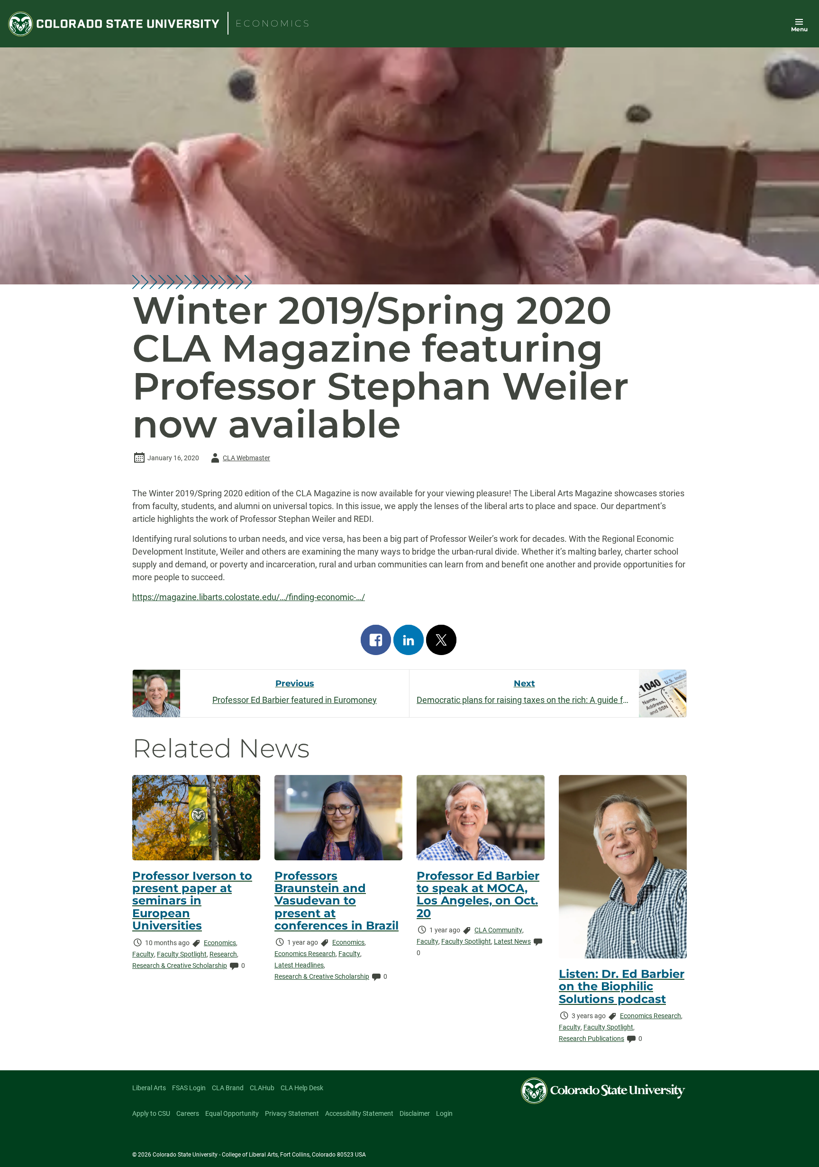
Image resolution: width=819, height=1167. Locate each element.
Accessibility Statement (359, 1113)
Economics (220, 943)
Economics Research (305, 953)
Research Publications (591, 1038)
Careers (187, 1113)
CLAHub (262, 1088)
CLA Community (498, 930)
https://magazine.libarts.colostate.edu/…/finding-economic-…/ (248, 597)
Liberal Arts (149, 1088)
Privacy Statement (292, 1113)
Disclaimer (415, 1113)
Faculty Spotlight (182, 954)
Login (444, 1113)
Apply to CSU (151, 1113)
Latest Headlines (299, 965)
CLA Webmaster (239, 459)
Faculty (143, 954)
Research (223, 954)
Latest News (512, 941)
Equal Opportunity (232, 1113)
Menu (799, 29)
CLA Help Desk (302, 1088)
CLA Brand (228, 1088)
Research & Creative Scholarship (179, 965)
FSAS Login (189, 1088)
